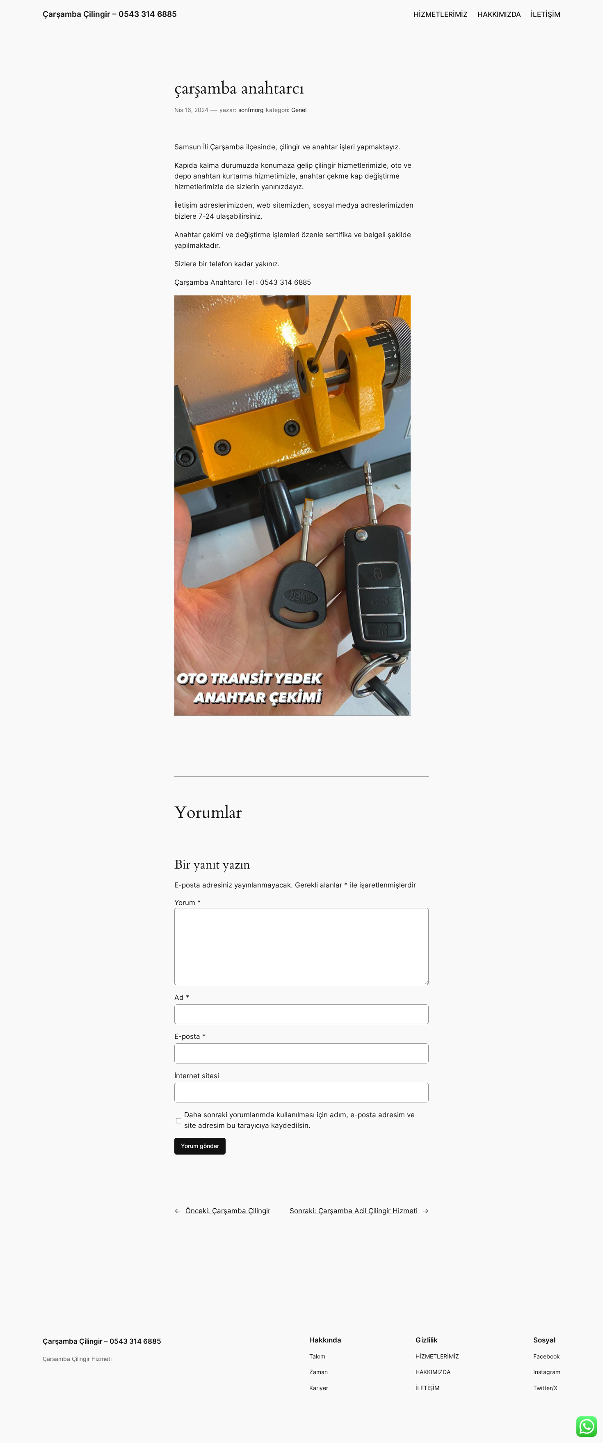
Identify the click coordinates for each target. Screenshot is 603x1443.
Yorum (187, 903)
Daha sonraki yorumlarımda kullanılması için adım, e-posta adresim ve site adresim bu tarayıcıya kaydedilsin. (299, 1120)
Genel (298, 109)
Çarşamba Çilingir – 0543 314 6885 (110, 14)
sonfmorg (251, 109)
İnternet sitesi (196, 1076)
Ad (182, 997)
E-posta (190, 1036)
